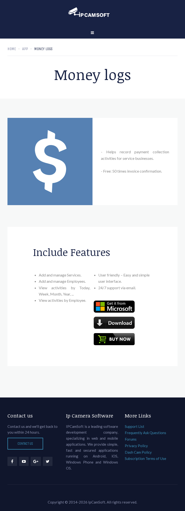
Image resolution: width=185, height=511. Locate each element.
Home (11, 49)
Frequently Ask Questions (145, 432)
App (25, 49)
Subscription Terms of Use (145, 458)
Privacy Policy (136, 446)
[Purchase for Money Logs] (114, 339)
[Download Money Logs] (114, 323)
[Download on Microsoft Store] (114, 307)
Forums (131, 439)
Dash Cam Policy (138, 452)
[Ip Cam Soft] (92, 13)
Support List (134, 426)
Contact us (25, 443)
